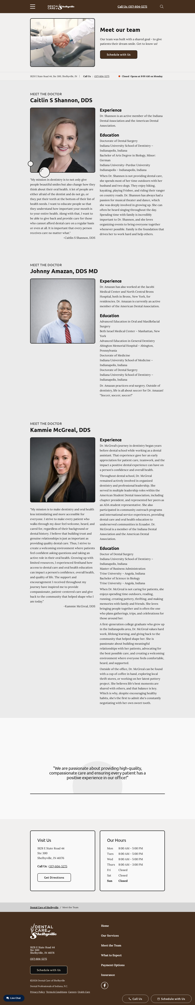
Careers (72, 991)
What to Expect (111, 955)
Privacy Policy (37, 991)
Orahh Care (84, 991)
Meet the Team (111, 945)
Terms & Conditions (56, 991)
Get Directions (54, 877)
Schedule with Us (119, 54)
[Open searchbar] (162, 6)
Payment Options (113, 965)
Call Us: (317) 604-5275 (132, 6)
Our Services (110, 935)
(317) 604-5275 (101, 76)
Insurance (108, 975)
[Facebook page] (104, 985)
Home (105, 925)
